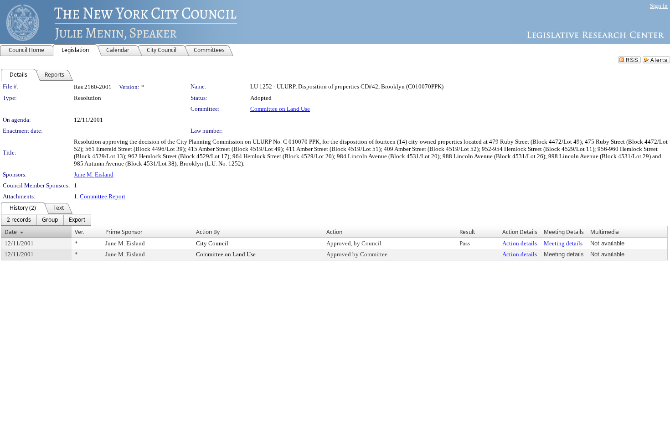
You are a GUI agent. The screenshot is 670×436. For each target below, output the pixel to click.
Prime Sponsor (124, 232)
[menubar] (46, 220)
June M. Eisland (93, 174)
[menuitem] (18, 219)
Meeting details (563, 243)
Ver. (79, 232)
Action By (208, 232)
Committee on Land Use (280, 108)
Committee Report (102, 196)
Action (334, 232)
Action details (519, 243)
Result (467, 232)
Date (11, 232)
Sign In (659, 5)
